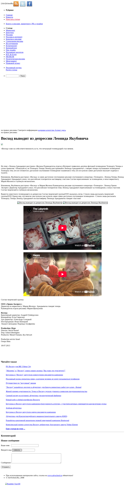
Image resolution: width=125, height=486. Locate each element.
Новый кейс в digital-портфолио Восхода (23, 400)
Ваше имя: (6, 445)
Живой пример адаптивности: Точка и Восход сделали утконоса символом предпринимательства (46, 391)
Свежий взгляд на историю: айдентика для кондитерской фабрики (33, 396)
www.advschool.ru (54, 475)
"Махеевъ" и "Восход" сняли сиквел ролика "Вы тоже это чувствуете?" (35, 371)
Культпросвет (11, 46)
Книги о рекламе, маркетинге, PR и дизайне (24, 24)
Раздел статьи (11, 70)
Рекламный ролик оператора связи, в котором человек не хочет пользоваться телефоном (42, 379)
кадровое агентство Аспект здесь (52, 130)
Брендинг (10, 32)
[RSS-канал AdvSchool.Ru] (16, 3)
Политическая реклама (15, 59)
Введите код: (6, 450)
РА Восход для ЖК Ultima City (18, 366)
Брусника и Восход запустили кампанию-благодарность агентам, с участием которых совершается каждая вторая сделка (56, 404)
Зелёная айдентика (13, 408)
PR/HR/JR (10, 57)
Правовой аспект (13, 63)
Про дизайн (11, 50)
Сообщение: (6, 463)
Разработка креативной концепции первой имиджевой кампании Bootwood (37, 420)
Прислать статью (13, 19)
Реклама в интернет (14, 37)
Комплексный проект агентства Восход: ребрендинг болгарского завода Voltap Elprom (42, 425)
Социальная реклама (14, 41)
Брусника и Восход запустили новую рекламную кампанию (31, 412)
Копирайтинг (11, 48)
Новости (9, 17)
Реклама (9, 35)
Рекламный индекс (14, 68)
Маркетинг (10, 30)
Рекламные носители (14, 52)
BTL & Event (11, 54)
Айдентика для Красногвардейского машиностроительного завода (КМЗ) (36, 416)
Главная (9, 15)
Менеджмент (11, 61)
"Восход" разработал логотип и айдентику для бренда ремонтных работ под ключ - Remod (43, 387)
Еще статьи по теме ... (15, 429)
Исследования (12, 43)
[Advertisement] (15, 103)
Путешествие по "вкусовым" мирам (21, 383)
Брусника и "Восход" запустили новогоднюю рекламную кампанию (34, 375)
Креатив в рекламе (13, 39)
